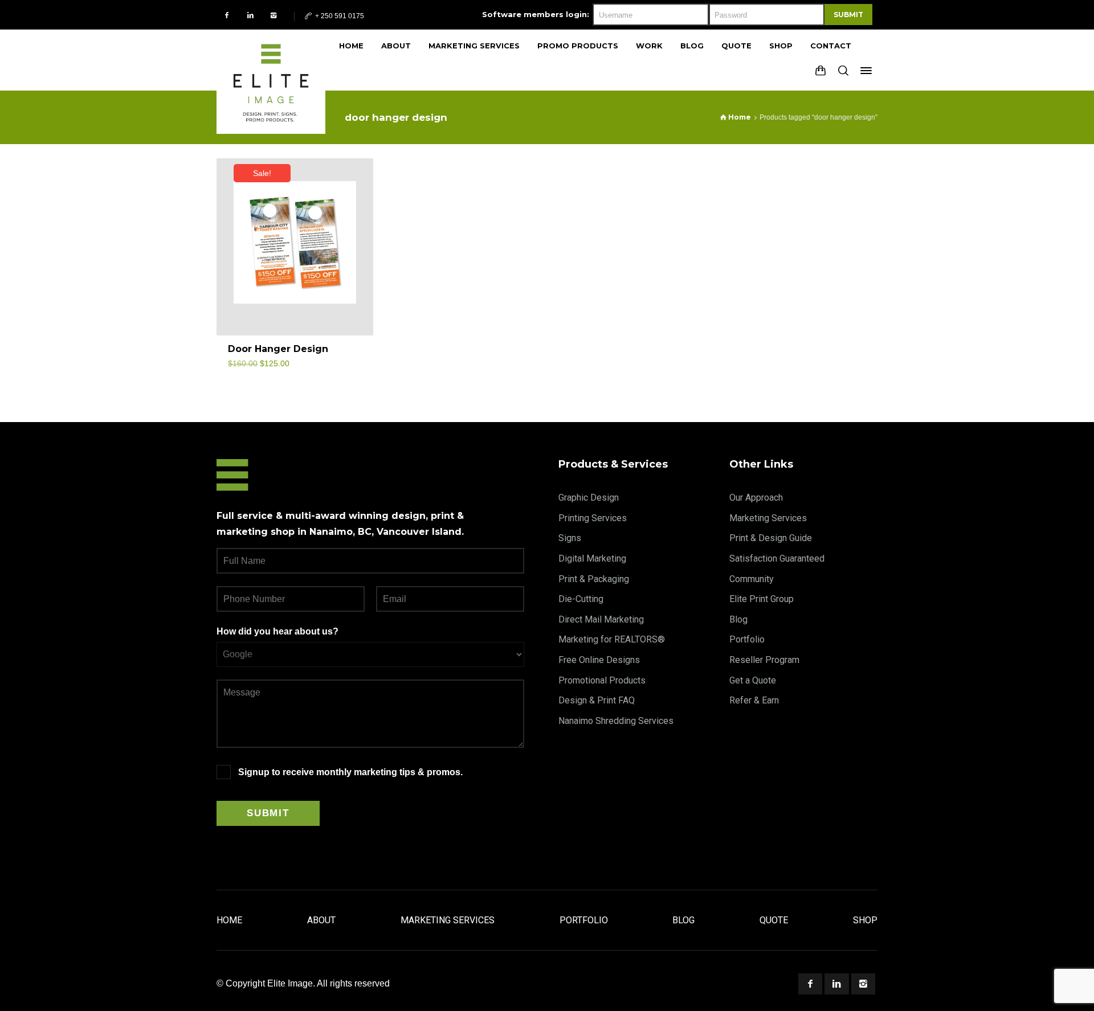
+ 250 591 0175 (338, 16)
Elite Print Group (761, 598)
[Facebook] (227, 15)
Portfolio (747, 639)
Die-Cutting (580, 598)
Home (229, 920)
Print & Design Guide (770, 538)
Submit (848, 14)
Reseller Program (764, 659)
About (321, 920)
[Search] (843, 70)
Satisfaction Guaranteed (776, 558)
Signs (569, 538)
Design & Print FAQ (596, 700)
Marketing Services (768, 518)
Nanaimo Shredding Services (615, 720)
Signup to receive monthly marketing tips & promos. (350, 772)
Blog (738, 619)
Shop (865, 920)
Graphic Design (588, 497)
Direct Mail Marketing (601, 619)
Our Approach (756, 497)
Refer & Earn (754, 700)
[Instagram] (273, 15)
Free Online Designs (599, 659)
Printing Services (592, 518)
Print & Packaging (593, 579)
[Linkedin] (250, 15)
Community (751, 579)
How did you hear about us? (277, 631)
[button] (351, 354)
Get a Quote (752, 680)
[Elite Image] (271, 60)
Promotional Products (602, 680)
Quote (774, 920)
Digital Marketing (592, 558)
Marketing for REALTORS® (611, 639)
